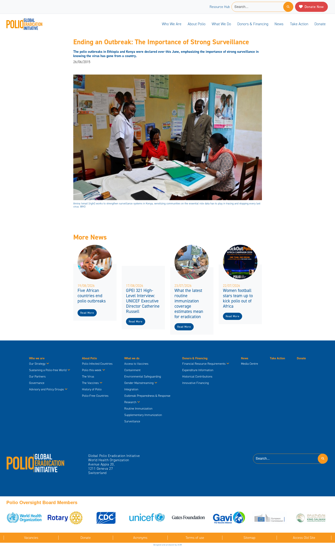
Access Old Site (304, 537)
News (279, 23)
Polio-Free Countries (95, 396)
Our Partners (37, 376)
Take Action (299, 23)
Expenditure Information (197, 370)
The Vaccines (90, 383)
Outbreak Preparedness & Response (147, 396)
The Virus (88, 376)
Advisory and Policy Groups (46, 389)
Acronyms (140, 537)
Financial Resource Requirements (203, 364)
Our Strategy (37, 364)
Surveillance (132, 421)
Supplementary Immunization (143, 415)
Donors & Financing (252, 23)
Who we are (171, 23)
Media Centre (249, 364)
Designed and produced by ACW (167, 545)
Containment (132, 370)
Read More (87, 313)
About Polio (196, 23)
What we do (221, 23)
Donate (320, 23)
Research (130, 402)
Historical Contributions (197, 376)
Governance (36, 383)
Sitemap (249, 537)
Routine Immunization (138, 408)
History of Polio (92, 389)
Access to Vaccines (136, 364)
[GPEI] (35, 462)
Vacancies (31, 537)
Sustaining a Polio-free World (47, 370)
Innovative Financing (195, 383)
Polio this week (91, 370)
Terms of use (195, 537)
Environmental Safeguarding (142, 376)
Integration (131, 389)
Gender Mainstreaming (139, 383)
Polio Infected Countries (97, 364)
